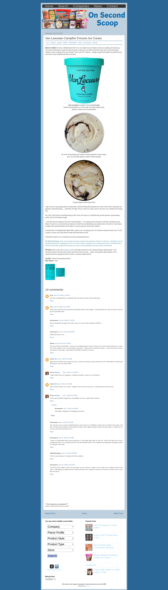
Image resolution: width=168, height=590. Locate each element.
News (98, 6)
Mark (51, 295)
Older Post (118, 513)
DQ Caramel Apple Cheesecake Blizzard (103, 546)
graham (59, 42)
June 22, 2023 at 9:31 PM (66, 465)
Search (63, 6)
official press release (67, 250)
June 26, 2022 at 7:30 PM (66, 320)
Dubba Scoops (55, 372)
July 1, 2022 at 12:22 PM (70, 372)
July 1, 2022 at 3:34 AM (65, 359)
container (53, 42)
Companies (81, 6)
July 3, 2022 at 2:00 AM (66, 422)
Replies (54, 405)
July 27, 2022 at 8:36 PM (69, 453)
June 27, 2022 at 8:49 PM (66, 332)
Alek (51, 307)
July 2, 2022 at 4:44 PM (70, 408)
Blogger (88, 586)
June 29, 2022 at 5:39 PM (63, 343)
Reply (51, 301)
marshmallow (72, 42)
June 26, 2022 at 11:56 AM (61, 307)
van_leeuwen (87, 42)
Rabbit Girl (53, 359)
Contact (112, 6)
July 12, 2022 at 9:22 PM (66, 438)
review (80, 42)
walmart (95, 42)
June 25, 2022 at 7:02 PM (62, 295)
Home (49, 6)
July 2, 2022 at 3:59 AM (65, 384)
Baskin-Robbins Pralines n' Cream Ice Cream (106, 556)
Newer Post (50, 513)
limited (65, 42)
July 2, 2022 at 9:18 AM (70, 395)
